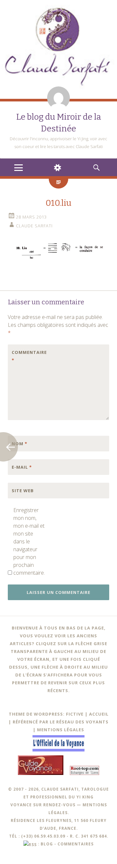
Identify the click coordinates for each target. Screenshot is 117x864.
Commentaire (25, 356)
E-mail (22, 467)
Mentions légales (60, 730)
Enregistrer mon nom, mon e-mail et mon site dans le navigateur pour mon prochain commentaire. (29, 541)
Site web (23, 490)
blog (47, 843)
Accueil (99, 714)
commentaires (76, 843)
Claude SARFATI (34, 226)
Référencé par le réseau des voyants (61, 722)
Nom (19, 444)
